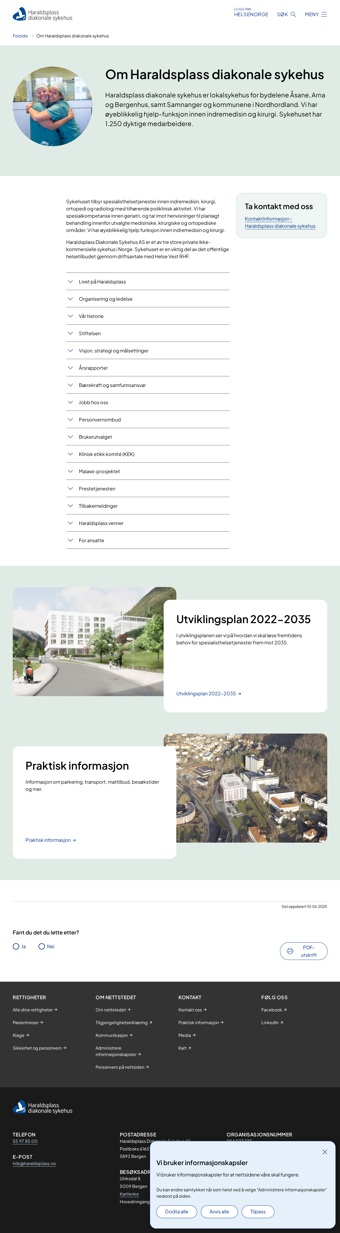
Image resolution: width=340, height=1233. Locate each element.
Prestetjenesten (97, 488)
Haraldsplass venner (101, 523)
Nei (50, 946)
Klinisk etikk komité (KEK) (106, 454)
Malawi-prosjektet (99, 471)
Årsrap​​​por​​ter (93, 368)
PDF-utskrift (309, 951)
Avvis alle (219, 1211)
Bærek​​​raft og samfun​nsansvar (112, 385)
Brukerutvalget (95, 437)
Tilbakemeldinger (98, 506)
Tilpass (258, 1211)
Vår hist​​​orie (91, 316)
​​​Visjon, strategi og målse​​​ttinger (113, 350)
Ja (23, 946)
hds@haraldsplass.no (34, 1163)
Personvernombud (100, 419)
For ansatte (91, 540)
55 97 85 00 (25, 1141)
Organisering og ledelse (106, 299)
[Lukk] (325, 1152)
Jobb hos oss (93, 402)
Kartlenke (129, 1194)
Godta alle (176, 1211)
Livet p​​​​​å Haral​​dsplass (102, 281)
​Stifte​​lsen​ (90, 333)
